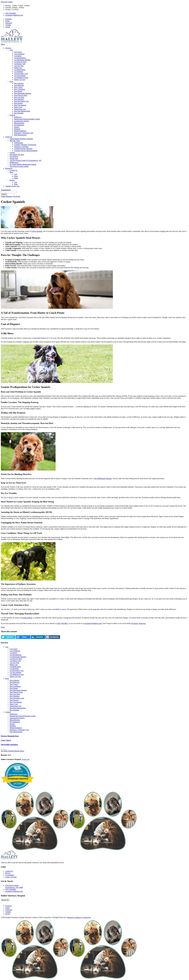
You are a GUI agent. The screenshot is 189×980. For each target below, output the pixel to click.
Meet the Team (15, 141)
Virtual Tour (14, 158)
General (12, 115)
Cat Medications (19, 70)
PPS (67, 537)
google (7, 27)
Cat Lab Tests (19, 66)
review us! (25, 759)
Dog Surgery (18, 103)
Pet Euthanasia (19, 125)
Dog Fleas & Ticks (20, 95)
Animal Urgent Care (12, 186)
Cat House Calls (19, 64)
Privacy (7, 873)
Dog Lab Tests (19, 97)
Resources (8, 168)
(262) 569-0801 (10, 13)
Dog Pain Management (22, 111)
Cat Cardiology (19, 54)
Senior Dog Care (20, 109)
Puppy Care (18, 107)
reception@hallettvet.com (14, 15)
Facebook (134, 623)
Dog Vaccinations (20, 105)
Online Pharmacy (7, 196)
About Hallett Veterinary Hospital (21, 139)
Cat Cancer (18, 52)
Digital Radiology (20, 131)
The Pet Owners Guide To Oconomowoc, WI (25, 160)
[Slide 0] (2, 749)
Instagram (142, 623)
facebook (8, 19)
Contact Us (13, 170)
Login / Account (11, 877)
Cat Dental (17, 56)
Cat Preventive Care (21, 74)
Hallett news (14, 162)
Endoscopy (18, 117)
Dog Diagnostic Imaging (22, 93)
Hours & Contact (7, 2)
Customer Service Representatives (26, 151)
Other (16, 178)
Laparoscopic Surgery (21, 121)
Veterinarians (18, 143)
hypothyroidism (26, 618)
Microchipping (19, 123)
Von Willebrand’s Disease (103, 478)
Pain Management (20, 135)
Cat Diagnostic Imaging (22, 60)
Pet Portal (16, 196)
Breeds (12, 180)
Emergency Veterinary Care (23, 133)
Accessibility (9, 875)
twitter (7, 21)
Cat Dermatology (20, 58)
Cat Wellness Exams (21, 77)
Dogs (11, 81)
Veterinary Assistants (21, 147)
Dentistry (17, 129)
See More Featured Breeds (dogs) (12, 751)
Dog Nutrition (19, 99)
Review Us (5, 900)
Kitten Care (18, 68)
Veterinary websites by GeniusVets (79, 917)
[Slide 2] (6, 749)
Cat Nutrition (18, 72)
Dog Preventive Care (21, 101)
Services (8, 48)
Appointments (6, 190)
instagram (8, 23)
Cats (11, 50)
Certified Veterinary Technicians (25, 145)
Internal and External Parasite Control (27, 119)
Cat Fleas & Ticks (20, 62)
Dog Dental (18, 91)
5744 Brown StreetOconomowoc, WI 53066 (14, 886)
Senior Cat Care (19, 79)
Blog (11, 172)
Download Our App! (17, 154)
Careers (12, 152)
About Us (8, 137)
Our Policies (14, 156)
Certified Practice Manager (23, 149)
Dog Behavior (19, 85)
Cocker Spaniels (36, 231)
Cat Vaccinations (20, 76)
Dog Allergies (19, 83)
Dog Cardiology (19, 89)
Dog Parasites (19, 113)
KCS (11, 497)
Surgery (16, 127)
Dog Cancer (18, 87)
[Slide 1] (4, 749)
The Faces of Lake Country (19, 166)
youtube (8, 25)
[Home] (12, 42)
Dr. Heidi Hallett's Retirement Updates (23, 164)
